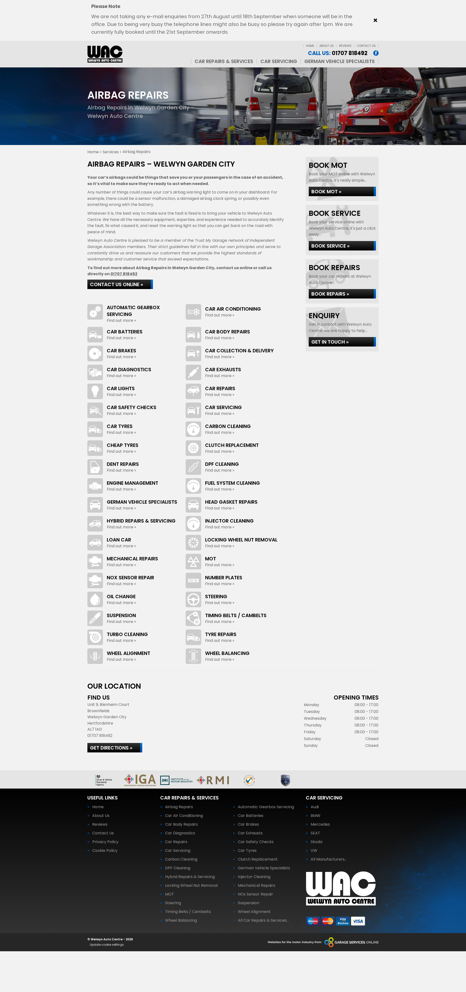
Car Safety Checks (256, 842)
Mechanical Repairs (256, 885)
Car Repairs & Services (224, 61)
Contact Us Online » (116, 284)
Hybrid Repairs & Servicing (190, 877)
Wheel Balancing (181, 920)
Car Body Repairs (181, 824)
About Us (326, 46)
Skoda (316, 842)
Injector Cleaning (254, 877)
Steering (173, 903)
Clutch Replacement (258, 859)
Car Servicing (278, 61)
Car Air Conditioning (184, 816)
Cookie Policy (104, 851)
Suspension (248, 903)
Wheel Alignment (254, 912)
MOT (169, 894)
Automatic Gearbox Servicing (266, 807)
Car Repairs (176, 842)
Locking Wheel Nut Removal (191, 885)
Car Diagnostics (180, 833)
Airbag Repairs (179, 807)
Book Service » (330, 245)
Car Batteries (250, 816)
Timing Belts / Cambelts (188, 912)
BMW (315, 816)
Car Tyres (247, 851)
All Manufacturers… (329, 859)
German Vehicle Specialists (339, 61)
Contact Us (366, 46)
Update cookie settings (107, 945)
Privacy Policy (105, 842)
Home (310, 46)
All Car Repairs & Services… (263, 920)
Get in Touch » (330, 342)
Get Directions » (111, 747)
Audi (315, 807)
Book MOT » (326, 191)
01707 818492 (337, 53)
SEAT (315, 833)
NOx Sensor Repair (255, 894)
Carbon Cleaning (181, 859)
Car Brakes (248, 824)
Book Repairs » (330, 293)
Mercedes (320, 824)
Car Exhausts (250, 833)
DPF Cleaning (177, 868)
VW (314, 851)
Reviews (345, 46)
